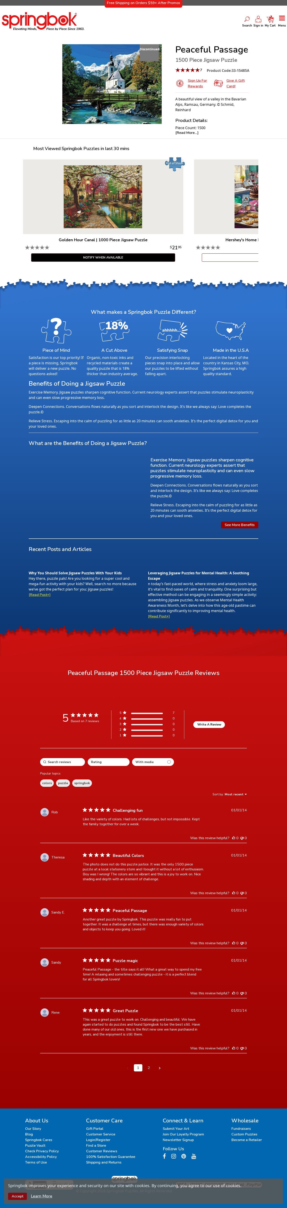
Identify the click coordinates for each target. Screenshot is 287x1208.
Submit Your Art (176, 1128)
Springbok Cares (38, 1139)
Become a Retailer (246, 1139)
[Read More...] (186, 132)
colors (47, 783)
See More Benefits (240, 524)
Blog (29, 1134)
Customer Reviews (101, 1151)
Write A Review (209, 724)
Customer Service (100, 1134)
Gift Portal (94, 1128)
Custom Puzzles (244, 1134)
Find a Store (96, 1145)
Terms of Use (36, 1162)
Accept (17, 1196)
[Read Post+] (39, 594)
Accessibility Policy (41, 1156)
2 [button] (149, 1067)
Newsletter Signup (178, 1139)
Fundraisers (241, 1128)
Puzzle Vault (35, 1145)
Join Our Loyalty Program (183, 1134)
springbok (82, 783)
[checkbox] (153, 762)
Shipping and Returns (104, 1162)
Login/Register (98, 1139)
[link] (146, 736)
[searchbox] (62, 762)
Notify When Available (103, 257)
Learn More (41, 1196)
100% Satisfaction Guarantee (110, 1156)
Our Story (33, 1128)
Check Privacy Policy (42, 1151)
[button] (127, 1067)
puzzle (63, 783)
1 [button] (138, 1067)
